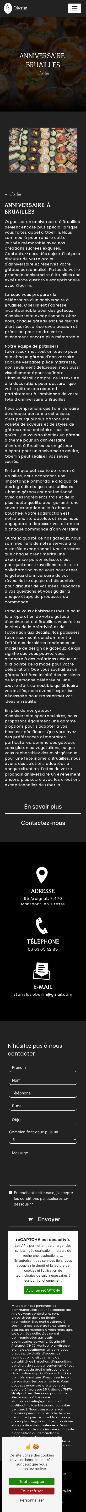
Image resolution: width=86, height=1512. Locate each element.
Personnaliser (32, 1500)
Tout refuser (32, 1491)
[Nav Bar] (74, 8)
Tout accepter (31, 1481)
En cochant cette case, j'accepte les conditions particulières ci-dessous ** (43, 1198)
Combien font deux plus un (33, 1132)
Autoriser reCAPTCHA (43, 1290)
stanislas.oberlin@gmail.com (43, 994)
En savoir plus (43, 806)
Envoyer (49, 1219)
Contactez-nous (43, 822)
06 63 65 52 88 (43, 949)
